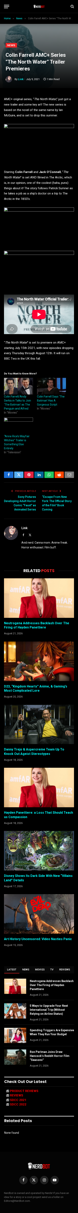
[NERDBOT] (39, 6)
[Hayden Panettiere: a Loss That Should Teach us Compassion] (39, 787)
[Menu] (6, 6)
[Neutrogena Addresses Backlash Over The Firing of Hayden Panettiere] (39, 598)
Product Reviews (24, 1091)
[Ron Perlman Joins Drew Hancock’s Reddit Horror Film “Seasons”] (15, 1057)
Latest (12, 969)
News (11, 45)
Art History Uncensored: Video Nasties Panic (38, 939)
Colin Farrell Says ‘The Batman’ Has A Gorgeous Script (51, 400)
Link (20, 79)
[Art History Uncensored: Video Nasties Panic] (39, 914)
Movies (40, 969)
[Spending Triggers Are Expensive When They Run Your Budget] (15, 1035)
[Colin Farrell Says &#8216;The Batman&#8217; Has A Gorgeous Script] (51, 386)
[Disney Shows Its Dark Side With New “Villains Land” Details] (39, 850)
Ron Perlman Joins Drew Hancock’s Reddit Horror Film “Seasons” (49, 1056)
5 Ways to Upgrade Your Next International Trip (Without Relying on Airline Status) (49, 1009)
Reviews (64, 969)
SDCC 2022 (18, 1104)
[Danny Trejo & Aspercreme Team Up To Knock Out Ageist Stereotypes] (39, 724)
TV (52, 969)
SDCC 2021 (18, 1100)
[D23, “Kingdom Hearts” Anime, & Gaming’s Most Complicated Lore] (39, 661)
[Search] (72, 6)
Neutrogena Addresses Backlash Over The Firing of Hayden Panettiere (52, 985)
